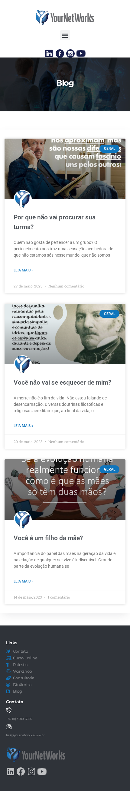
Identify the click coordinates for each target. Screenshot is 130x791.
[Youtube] (81, 53)
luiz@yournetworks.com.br (25, 735)
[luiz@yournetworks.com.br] (8, 726)
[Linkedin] (49, 53)
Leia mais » (23, 270)
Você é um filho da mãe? (48, 538)
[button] (65, 35)
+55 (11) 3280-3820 (19, 719)
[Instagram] (31, 771)
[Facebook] (21, 771)
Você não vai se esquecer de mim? (62, 382)
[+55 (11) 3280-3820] (8, 710)
